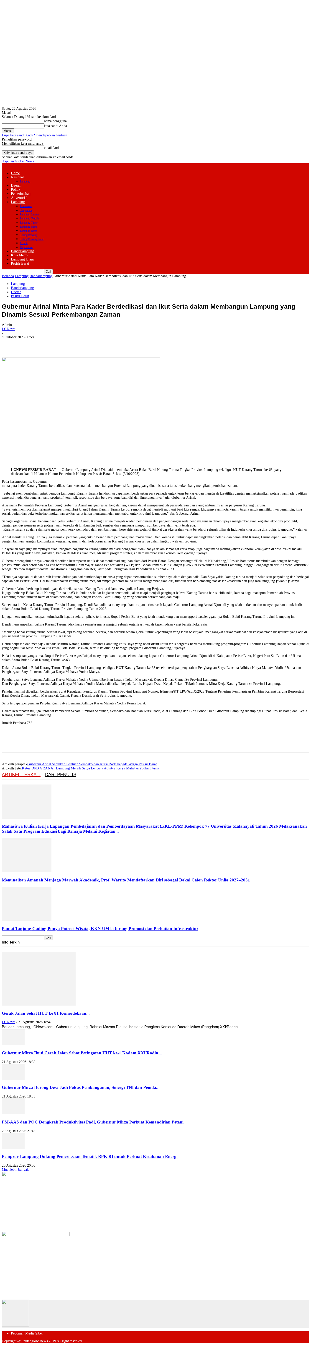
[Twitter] (25, 344)
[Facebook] (9, 344)
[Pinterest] (42, 344)
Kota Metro (19, 255)
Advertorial (19, 198)
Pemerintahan (21, 193)
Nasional (17, 177)
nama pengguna (55, 121)
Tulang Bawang (28, 235)
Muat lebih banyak (15, 1169)
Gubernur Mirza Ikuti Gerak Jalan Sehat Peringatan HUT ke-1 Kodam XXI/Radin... (82, 1052)
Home (15, 173)
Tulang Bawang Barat (31, 239)
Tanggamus (26, 210)
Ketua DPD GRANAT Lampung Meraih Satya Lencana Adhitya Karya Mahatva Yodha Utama (90, 768)
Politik (15, 189)
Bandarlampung (22, 251)
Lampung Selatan (29, 214)
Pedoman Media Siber (27, 1333)
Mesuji (24, 243)
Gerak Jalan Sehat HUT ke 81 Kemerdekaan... (46, 1013)
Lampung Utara (28, 226)
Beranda (8, 276)
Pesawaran (26, 206)
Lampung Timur (29, 222)
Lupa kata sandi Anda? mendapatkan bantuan (34, 135)
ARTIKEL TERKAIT (21, 774)
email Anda (52, 148)
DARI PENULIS (60, 774)
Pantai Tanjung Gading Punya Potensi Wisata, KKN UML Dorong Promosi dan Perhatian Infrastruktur (100, 928)
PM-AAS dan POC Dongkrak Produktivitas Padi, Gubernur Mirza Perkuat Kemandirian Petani (93, 1122)
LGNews (8, 329)
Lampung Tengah (29, 218)
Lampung (25, 181)
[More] (75, 344)
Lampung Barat (28, 230)
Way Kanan (26, 247)
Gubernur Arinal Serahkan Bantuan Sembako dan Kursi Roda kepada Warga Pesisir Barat (92, 764)
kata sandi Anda (55, 126)
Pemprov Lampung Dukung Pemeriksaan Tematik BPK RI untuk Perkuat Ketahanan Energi (90, 1156)
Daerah (16, 185)
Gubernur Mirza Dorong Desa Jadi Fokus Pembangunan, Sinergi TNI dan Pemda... (81, 1087)
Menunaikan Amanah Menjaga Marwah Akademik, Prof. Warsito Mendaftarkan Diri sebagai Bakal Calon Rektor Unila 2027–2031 (126, 880)
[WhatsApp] (58, 344)
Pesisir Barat (20, 263)
